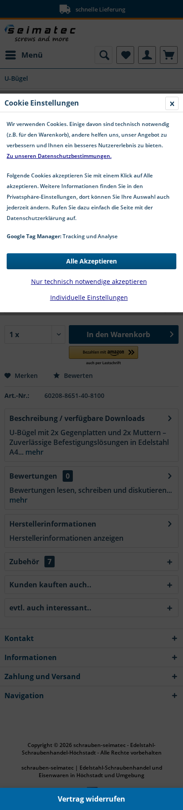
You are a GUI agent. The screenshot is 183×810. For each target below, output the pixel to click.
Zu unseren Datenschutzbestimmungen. (59, 156)
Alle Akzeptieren (91, 261)
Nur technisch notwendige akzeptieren (89, 281)
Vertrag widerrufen (91, 799)
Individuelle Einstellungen (89, 297)
